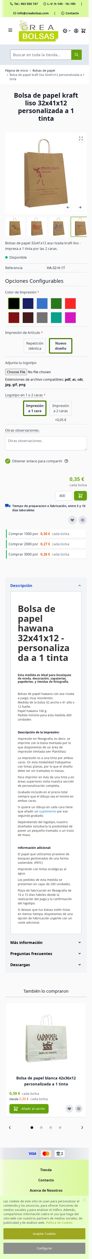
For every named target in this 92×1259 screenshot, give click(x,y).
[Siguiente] (80, 207)
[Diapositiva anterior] (10, 1134)
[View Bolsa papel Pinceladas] (81, 227)
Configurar (44, 1248)
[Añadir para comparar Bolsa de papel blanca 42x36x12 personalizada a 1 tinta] (79, 1116)
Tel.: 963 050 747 (26, 4)
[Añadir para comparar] (82, 520)
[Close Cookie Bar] (84, 1200)
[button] (30, 1134)
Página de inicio (16, 70)
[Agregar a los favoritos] (72, 520)
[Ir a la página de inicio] (38, 30)
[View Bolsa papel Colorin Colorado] (59, 227)
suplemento (47, 811)
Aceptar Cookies (44, 1234)
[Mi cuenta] (76, 30)
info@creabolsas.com (33, 13)
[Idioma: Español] (67, 30)
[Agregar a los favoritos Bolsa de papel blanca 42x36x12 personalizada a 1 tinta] (69, 1116)
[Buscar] (76, 55)
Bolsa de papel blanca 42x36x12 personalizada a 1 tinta (46, 1088)
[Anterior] (68, 207)
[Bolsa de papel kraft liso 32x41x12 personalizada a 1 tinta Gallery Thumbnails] (46, 227)
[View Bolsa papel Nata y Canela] (15, 227)
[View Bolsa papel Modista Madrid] (37, 227)
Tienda (44, 1177)
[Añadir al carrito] (80, 495)
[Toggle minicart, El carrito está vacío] (83, 30)
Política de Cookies (59, 1223)
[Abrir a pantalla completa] (81, 138)
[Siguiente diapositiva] (79, 1134)
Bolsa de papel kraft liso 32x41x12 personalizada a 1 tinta (47, 77)
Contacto (72, 13)
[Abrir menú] (10, 30)
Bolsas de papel (44, 70)
